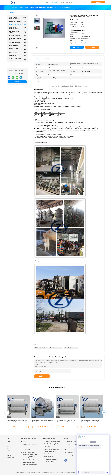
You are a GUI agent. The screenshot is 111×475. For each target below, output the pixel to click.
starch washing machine (71, 347)
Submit (42, 376)
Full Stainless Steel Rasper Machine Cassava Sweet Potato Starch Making (31, 447)
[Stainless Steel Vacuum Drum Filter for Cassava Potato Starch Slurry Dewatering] (91, 406)
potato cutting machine (40, 347)
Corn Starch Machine (17, 42)
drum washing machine (55, 347)
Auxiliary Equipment (17, 45)
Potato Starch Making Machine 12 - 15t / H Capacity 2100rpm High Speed (52, 444)
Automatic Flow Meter (17, 35)
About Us (9, 448)
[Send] (107, 472)
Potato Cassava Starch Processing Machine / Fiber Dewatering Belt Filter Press (30, 455)
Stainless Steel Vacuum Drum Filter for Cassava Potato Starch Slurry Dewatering (91, 422)
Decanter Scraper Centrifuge (17, 49)
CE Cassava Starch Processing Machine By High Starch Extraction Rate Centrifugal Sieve (31, 462)
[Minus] (107, 437)
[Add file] (79, 472)
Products (9, 444)
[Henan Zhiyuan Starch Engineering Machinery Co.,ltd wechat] (17, 77)
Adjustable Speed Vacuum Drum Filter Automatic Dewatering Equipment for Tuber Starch (66, 422)
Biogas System (17, 52)
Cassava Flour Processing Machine (17, 28)
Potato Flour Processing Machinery (17, 39)
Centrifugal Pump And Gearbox (17, 32)
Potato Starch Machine (17, 24)
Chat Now (98, 2)
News (8, 450)
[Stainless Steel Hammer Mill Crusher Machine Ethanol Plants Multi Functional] (54, 28)
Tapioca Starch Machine (17, 21)
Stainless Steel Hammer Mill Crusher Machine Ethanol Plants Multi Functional (51, 451)
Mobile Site (10, 455)
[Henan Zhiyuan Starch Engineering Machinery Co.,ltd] (13, 2)
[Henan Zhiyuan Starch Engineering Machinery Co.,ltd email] (9, 77)
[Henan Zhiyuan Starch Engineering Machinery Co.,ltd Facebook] (65, 460)
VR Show (9, 446)
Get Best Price (77, 47)
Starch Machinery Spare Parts (17, 59)
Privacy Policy (10, 457)
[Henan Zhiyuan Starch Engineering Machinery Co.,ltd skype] (21, 77)
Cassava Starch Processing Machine (17, 17)
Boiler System (17, 55)
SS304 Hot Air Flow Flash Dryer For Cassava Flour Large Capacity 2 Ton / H (52, 459)
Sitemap (9, 453)
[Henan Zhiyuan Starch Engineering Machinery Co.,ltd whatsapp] (13, 77)
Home (8, 441)
